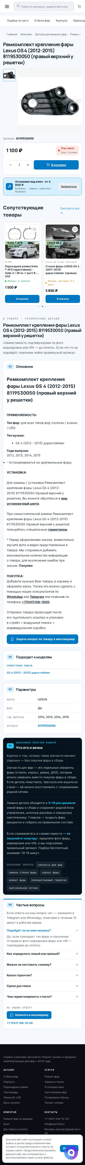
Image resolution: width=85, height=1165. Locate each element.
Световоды (10, 1092)
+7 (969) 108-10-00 (20, 1023)
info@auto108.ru (54, 1124)
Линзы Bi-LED (12, 1097)
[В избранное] (34, 229)
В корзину (58, 165)
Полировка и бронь (56, 1097)
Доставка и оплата (15, 1129)
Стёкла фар (42, 20)
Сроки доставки (19, 986)
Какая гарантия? (19, 975)
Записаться (69, 186)
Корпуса (61, 20)
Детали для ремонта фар (51, 34)
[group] (22, 263)
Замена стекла (54, 1081)
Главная (12, 34)
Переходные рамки (15, 1087)
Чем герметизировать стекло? (29, 996)
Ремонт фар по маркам (17, 1118)
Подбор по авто (18, 20)
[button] (39, 306)
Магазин (26, 34)
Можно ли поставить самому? (29, 964)
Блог (6, 1124)
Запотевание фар (55, 1092)
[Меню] (7, 6)
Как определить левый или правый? (33, 953)
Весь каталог (11, 1102)
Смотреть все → (70, 210)
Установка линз (54, 1087)
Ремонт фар (51, 1076)
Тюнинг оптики (53, 1102)
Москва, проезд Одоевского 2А (62, 1131)
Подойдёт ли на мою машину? (29, 930)
